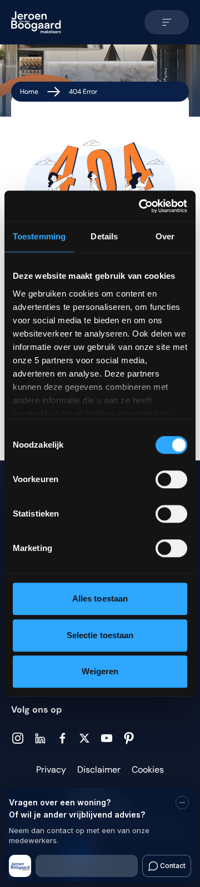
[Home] (36, 22)
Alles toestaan (100, 598)
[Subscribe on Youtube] (106, 738)
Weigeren (100, 671)
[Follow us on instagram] (17, 738)
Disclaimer (99, 769)
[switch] (171, 479)
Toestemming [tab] (39, 236)
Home (29, 91)
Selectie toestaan (100, 635)
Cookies (148, 769)
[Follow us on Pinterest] (129, 738)
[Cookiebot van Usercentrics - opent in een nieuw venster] (141, 206)
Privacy (51, 769)
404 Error (83, 91)
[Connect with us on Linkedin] (40, 738)
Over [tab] (165, 236)
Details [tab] (104, 236)
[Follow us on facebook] (62, 738)
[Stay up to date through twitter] (84, 738)
